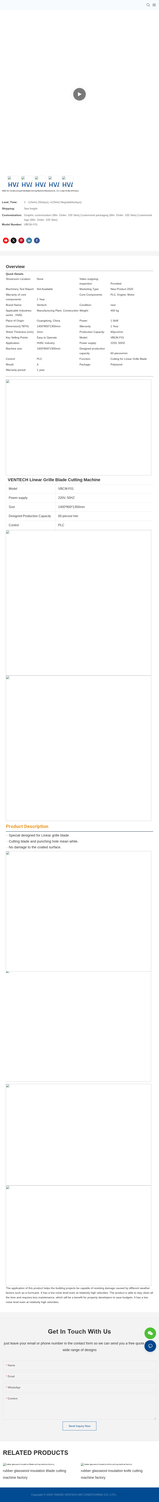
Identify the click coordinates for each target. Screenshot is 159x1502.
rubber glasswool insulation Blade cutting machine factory (34, 1474)
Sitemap (122, 1494)
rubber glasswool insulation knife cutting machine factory (112, 1474)
